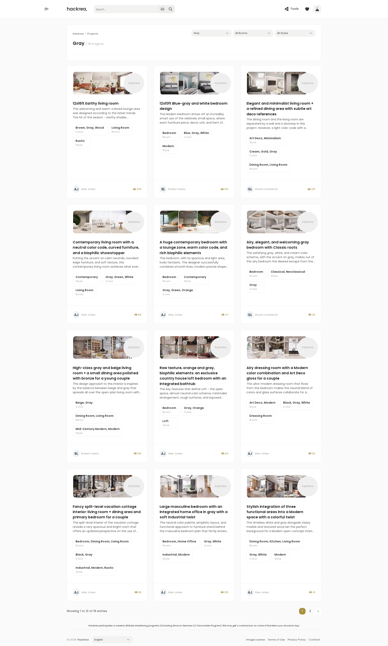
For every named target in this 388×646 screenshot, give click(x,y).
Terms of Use (276, 640)
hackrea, (77, 9)
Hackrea (83, 640)
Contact (314, 640)
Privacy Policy (297, 640)
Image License (255, 640)
